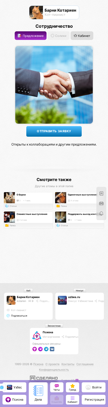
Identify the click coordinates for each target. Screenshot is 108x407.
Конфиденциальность (54, 369)
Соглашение (85, 364)
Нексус (79, 290)
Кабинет (83, 35)
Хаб (28, 290)
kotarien (21, 300)
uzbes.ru (74, 297)
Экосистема (54, 325)
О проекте (52, 364)
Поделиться (46, 300)
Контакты (67, 364)
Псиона (48, 332)
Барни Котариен (28, 297)
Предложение (32, 35)
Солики (60, 35)
